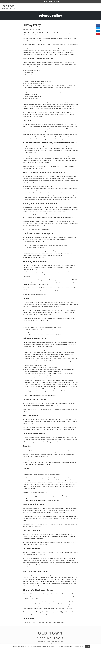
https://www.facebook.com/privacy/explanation (42, 395)
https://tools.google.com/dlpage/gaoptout (37, 358)
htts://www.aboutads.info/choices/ (64, 384)
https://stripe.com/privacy (59, 496)
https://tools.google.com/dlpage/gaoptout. (61, 217)
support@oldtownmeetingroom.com (34, 253)
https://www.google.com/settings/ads (57, 354)
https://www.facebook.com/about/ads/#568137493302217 (47, 378)
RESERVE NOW (95, 7)
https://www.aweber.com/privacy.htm (34, 241)
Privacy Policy (50, 15)
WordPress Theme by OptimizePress (50, 642)
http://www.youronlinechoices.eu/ (63, 388)
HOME (60, 7)
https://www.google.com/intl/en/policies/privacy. (40, 214)
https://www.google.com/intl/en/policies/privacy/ (42, 367)
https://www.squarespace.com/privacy (34, 247)
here (64, 622)
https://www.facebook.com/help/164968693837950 (42, 373)
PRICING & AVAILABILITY (79, 7)
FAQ (89, 7)
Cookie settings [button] (79, 646)
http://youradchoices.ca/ (60, 386)
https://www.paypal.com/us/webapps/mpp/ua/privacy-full (42, 500)
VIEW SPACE (67, 7)
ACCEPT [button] (87, 646)
